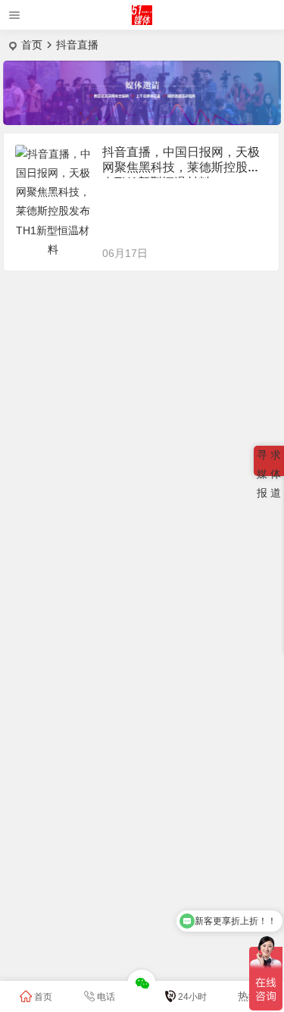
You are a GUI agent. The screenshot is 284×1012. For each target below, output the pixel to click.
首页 (31, 45)
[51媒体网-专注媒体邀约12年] (142, 20)
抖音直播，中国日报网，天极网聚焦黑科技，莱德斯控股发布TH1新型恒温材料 (181, 167)
